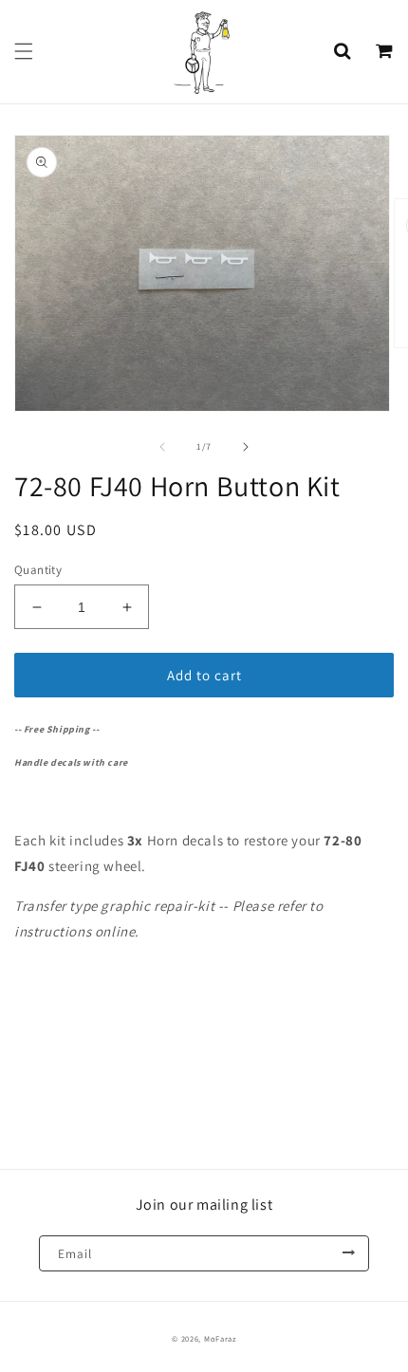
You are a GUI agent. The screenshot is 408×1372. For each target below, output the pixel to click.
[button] (24, 51)
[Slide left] (162, 447)
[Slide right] (246, 447)
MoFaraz (220, 1338)
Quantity (38, 570)
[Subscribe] (348, 1253)
